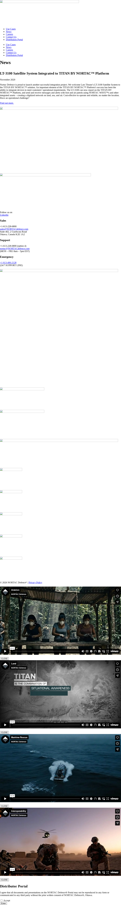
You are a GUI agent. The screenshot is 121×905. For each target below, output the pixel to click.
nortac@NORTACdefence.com (15, 248)
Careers (9, 34)
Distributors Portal (14, 39)
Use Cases (11, 29)
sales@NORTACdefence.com (14, 229)
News (8, 31)
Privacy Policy (35, 582)
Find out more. (7, 103)
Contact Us (11, 37)
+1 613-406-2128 (8, 262)
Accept (6, 900)
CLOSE (4, 659)
